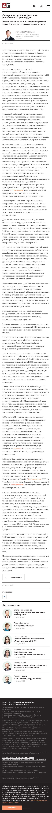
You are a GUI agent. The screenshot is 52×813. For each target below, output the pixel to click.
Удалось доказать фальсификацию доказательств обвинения (30, 666)
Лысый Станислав (21, 623)
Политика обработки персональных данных (18, 757)
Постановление (34, 479)
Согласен (12, 808)
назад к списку (16, 577)
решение (18, 448)
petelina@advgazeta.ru (10, 717)
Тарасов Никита (20, 676)
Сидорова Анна (20, 636)
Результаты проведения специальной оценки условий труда (24, 759)
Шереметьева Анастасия (24, 649)
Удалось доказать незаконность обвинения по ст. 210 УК (29, 639)
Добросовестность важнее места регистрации (29, 613)
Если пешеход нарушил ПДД (27, 678)
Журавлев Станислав (25, 32)
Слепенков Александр (23, 610)
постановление (16, 190)
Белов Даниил (20, 662)
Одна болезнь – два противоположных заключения (29, 653)
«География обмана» (24, 625)
